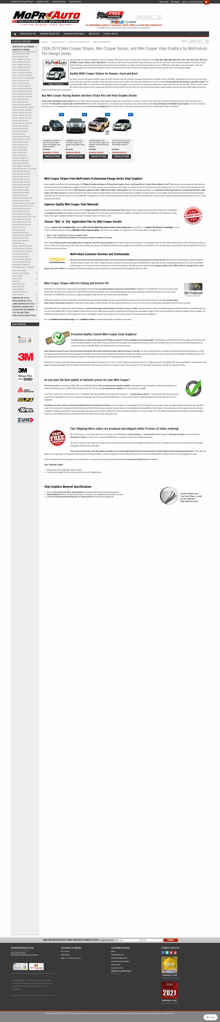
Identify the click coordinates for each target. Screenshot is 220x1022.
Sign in (184, 2)
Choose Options (52, 156)
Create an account (196, 2)
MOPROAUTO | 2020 (169, 975)
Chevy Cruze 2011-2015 (20, 81)
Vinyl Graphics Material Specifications (67, 486)
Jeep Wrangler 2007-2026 (21, 225)
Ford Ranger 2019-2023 (20, 187)
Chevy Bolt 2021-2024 (20, 57)
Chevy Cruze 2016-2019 (20, 83)
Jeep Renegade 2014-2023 (21, 219)
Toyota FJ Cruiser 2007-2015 (22, 251)
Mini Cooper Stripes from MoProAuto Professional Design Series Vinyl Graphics (93, 178)
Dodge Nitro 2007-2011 (20, 126)
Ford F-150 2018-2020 (19, 150)
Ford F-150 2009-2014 (19, 155)
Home (15, 34)
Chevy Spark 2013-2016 (20, 102)
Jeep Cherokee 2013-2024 (21, 209)
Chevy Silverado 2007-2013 (22, 89)
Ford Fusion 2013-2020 (20, 163)
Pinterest (171, 953)
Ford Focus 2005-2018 (20, 161)
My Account (164, 2)
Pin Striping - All (18, 243)
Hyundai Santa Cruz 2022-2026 (23, 203)
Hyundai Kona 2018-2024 (21, 201)
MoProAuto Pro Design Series (23, 52)
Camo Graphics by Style (23, 304)
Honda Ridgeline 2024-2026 (22, 198)
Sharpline (16, 281)
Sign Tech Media (18, 284)
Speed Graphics (18, 287)
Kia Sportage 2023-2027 (20, 233)
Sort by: (184, 41)
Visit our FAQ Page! (26, 2)
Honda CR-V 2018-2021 (20, 195)
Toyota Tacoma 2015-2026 (21, 259)
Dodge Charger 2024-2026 (21, 110)
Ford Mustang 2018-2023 (21, 174)
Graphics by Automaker (23, 47)
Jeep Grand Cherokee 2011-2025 (24, 217)
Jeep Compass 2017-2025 (21, 211)
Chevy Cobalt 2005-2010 (21, 70)
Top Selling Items (73, 2)
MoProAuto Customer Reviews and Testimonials (99, 254)
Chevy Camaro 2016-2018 (21, 62)
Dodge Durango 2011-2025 (22, 123)
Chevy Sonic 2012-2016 (20, 99)
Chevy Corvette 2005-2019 (22, 75)
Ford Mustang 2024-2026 (21, 171)
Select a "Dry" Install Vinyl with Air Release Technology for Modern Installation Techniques (79, 237)
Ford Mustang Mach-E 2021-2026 (24, 169)
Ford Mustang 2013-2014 (21, 179)
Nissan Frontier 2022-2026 (21, 235)
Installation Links (41, 2)
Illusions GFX (17, 279)
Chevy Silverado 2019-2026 (22, 97)
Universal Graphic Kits (23, 307)
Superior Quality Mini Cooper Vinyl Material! (71, 204)
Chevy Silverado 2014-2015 (22, 91)
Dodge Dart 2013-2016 (20, 121)
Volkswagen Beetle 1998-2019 (23, 267)
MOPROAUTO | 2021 (169, 1000)
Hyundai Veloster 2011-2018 (22, 206)
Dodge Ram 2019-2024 (20, 131)
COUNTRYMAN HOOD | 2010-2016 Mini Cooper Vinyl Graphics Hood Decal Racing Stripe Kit (99, 144)
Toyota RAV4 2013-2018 (20, 254)
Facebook (163, 953)
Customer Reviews (57, 2)
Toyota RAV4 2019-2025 (20, 257)
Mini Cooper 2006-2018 (20, 241)
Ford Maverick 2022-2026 (21, 166)
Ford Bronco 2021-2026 (20, 137)
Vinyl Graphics (18, 295)
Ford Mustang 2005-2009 (21, 185)
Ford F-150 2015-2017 (19, 153)
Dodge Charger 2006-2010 (21, 118)
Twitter (167, 953)
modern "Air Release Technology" (159, 227)
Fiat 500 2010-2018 (18, 134)
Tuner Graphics (18, 289)
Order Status (175, 2)
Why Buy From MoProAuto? (121, 971)
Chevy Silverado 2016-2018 (22, 94)
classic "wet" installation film (63, 227)
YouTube (175, 953)
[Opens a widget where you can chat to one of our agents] (210, 1017)
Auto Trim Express (19, 271)
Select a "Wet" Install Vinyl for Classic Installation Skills (67, 235)
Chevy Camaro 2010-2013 (21, 67)
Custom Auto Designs (20, 273)
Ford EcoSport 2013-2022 (21, 139)
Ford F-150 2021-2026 (19, 147)
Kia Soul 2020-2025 (18, 230)
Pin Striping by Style (22, 301)
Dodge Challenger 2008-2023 (23, 107)
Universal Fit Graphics (21, 265)
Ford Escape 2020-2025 (20, 142)
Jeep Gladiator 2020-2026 (21, 214)
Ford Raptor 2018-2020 (20, 193)
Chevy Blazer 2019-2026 (21, 54)
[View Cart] (207, 2)
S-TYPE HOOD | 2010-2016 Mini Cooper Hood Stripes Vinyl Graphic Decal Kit (121, 143)
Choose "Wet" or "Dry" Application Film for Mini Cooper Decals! (83, 221)
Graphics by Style (20, 298)
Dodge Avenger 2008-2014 (21, 105)
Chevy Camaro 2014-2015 (21, 65)
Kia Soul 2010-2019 (18, 227)
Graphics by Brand (21, 50)
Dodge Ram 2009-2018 (20, 129)
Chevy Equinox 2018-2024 (21, 86)
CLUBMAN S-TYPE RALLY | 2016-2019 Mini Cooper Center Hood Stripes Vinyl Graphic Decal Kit (52, 144)
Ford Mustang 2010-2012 (21, 182)
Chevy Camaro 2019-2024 (21, 59)
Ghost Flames (17, 276)
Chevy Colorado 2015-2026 (22, 73)
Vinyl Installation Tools (24, 315)
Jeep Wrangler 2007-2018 (21, 222)
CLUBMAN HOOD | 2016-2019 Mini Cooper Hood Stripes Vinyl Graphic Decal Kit (75, 144)
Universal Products (20, 292)
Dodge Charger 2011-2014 (21, 115)
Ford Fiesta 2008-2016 (20, 158)
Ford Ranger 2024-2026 (20, 190)
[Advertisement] (25, 471)
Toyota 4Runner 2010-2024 (22, 249)
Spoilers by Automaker (23, 309)
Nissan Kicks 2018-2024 (20, 238)
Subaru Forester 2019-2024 (22, 246)
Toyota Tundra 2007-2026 (21, 262)
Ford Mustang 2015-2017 (21, 177)
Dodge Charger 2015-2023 (21, 113)
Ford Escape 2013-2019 (20, 145)
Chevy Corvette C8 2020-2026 (23, 78)
